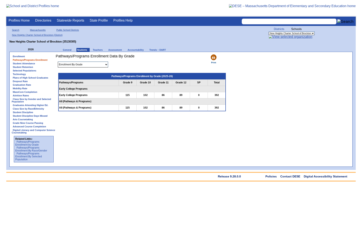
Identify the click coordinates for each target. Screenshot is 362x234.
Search (15, 30)
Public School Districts (67, 30)
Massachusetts (38, 30)
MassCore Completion (25, 92)
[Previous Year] (25, 49)
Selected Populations (24, 70)
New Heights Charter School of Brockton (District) (37, 35)
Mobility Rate (20, 88)
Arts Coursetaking (23, 119)
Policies (271, 176)
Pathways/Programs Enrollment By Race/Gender (31, 149)
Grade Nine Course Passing (28, 123)
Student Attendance (24, 63)
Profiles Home (19, 20)
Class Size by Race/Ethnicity (28, 108)
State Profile (99, 20)
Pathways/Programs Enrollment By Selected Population (28, 156)
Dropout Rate (20, 81)
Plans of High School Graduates (30, 77)
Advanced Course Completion (29, 126)
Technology (19, 74)
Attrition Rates (21, 95)
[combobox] (289, 21)
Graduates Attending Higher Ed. (30, 105)
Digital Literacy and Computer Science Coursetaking (33, 131)
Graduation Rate (22, 85)
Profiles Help (123, 20)
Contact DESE (290, 176)
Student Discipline (23, 112)
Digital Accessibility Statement (325, 176)
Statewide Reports (70, 20)
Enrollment (19, 56)
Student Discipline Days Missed (30, 116)
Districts (279, 29)
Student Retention (23, 67)
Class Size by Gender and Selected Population (31, 100)
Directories (43, 20)
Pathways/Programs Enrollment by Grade (27, 143)
